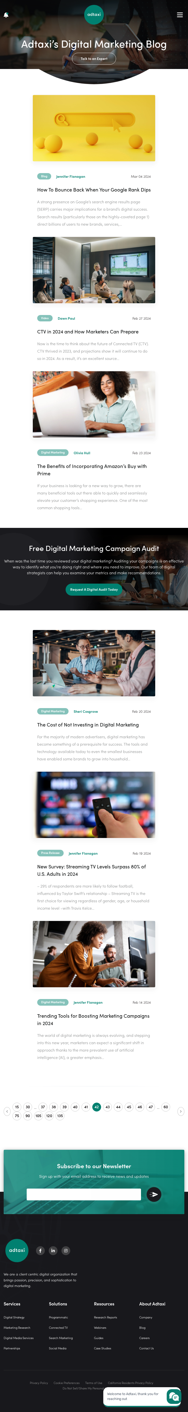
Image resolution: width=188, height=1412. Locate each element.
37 (43, 1106)
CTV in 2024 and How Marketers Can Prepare (88, 331)
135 (60, 1115)
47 (151, 1106)
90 (27, 1115)
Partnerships (12, 1348)
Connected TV (58, 1327)
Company (145, 1317)
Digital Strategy (14, 1317)
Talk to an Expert (94, 58)
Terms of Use (93, 1383)
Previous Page (7, 1111)
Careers (144, 1338)
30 (28, 1106)
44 (118, 1106)
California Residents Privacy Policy (130, 1383)
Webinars (100, 1327)
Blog (142, 1327)
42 (96, 1106)
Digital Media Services (19, 1338)
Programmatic (58, 1317)
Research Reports (105, 1317)
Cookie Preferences (67, 1383)
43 (108, 1106)
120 (49, 1115)
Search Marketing (61, 1338)
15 (17, 1106)
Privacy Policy (39, 1383)
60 (166, 1106)
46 (140, 1106)
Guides (98, 1338)
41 (86, 1106)
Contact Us (146, 1348)
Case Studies (102, 1348)
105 (38, 1115)
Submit (154, 1194)
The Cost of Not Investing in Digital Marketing (88, 724)
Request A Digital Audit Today (94, 589)
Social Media (57, 1348)
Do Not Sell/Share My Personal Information (91, 1388)
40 (75, 1106)
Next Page (180, 1111)
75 (17, 1115)
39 (64, 1106)
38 (54, 1106)
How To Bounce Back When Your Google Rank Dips (94, 189)
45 (129, 1106)
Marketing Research (17, 1327)
